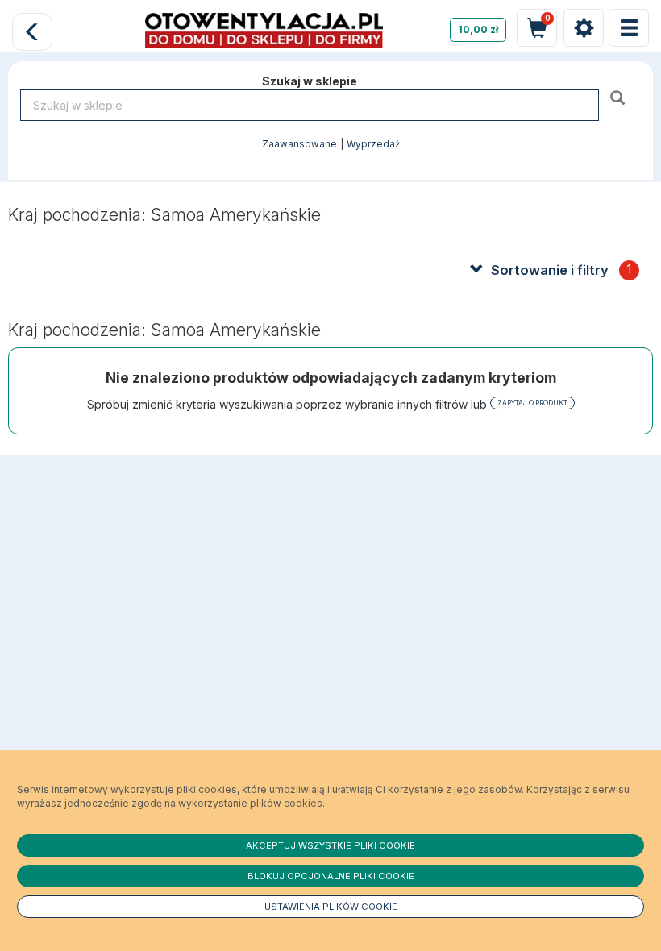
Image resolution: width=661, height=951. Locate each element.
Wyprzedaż (373, 144)
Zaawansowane (299, 144)
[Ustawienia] (583, 28)
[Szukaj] (619, 97)
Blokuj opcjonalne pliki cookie (330, 876)
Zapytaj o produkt (532, 403)
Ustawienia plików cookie (330, 906)
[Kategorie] (629, 28)
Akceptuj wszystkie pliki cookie (330, 845)
